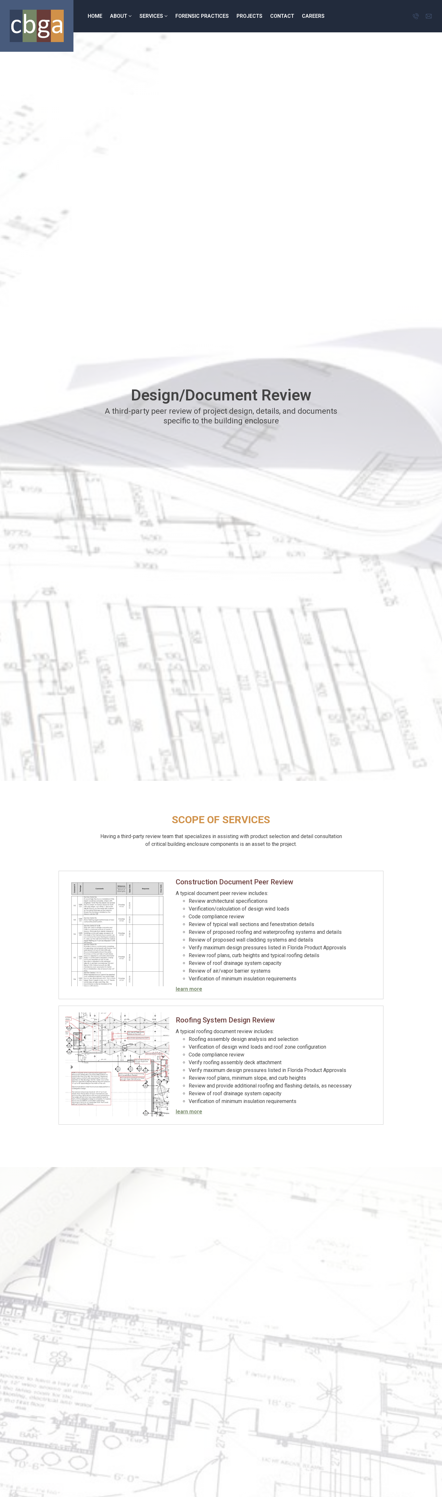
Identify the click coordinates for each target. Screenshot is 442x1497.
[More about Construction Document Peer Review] (117, 935)
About (118, 16)
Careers (313, 16)
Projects (249, 16)
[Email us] (429, 16)
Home (95, 16)
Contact (282, 16)
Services (151, 16)
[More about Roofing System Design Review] (117, 1065)
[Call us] (416, 16)
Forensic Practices (202, 16)
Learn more (189, 989)
